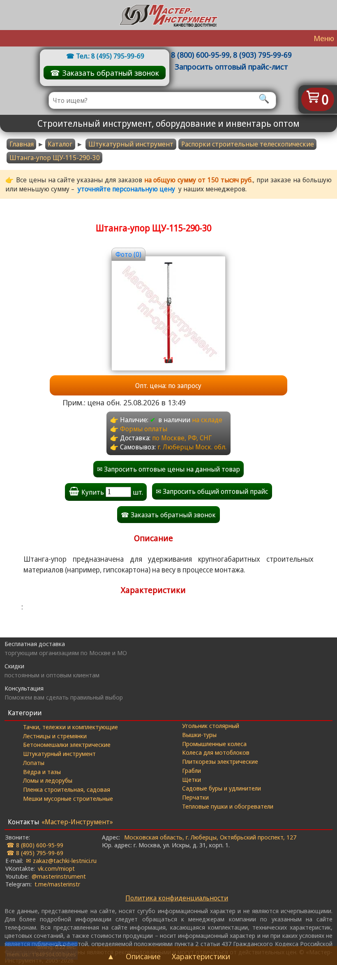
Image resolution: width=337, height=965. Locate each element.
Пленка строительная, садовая (66, 789)
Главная (21, 144)
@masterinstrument (59, 876)
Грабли (191, 770)
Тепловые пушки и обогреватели (227, 806)
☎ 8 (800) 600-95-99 (35, 845)
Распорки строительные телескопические (247, 144)
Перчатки (195, 797)
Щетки (191, 779)
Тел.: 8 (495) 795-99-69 (110, 55)
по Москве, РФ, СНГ (182, 437)
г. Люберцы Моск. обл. (191, 446)
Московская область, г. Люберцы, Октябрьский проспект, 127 (210, 837)
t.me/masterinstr (57, 884)
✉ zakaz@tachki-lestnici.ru (61, 860)
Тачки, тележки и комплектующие (70, 727)
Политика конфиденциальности (176, 897)
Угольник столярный (210, 725)
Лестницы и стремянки (55, 736)
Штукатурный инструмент (130, 144)
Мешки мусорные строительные (68, 798)
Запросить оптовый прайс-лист (231, 66)
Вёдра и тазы (42, 771)
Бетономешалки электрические (67, 744)
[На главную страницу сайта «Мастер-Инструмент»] (168, 15)
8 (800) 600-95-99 (200, 54)
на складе (207, 419)
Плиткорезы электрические (220, 761)
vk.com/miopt (56, 868)
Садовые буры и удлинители (221, 788)
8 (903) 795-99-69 (262, 54)
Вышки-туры (199, 734)
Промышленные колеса (214, 743)
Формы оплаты (143, 428)
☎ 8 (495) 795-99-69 (35, 853)
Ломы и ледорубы (47, 780)
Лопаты (33, 762)
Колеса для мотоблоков (215, 752)
